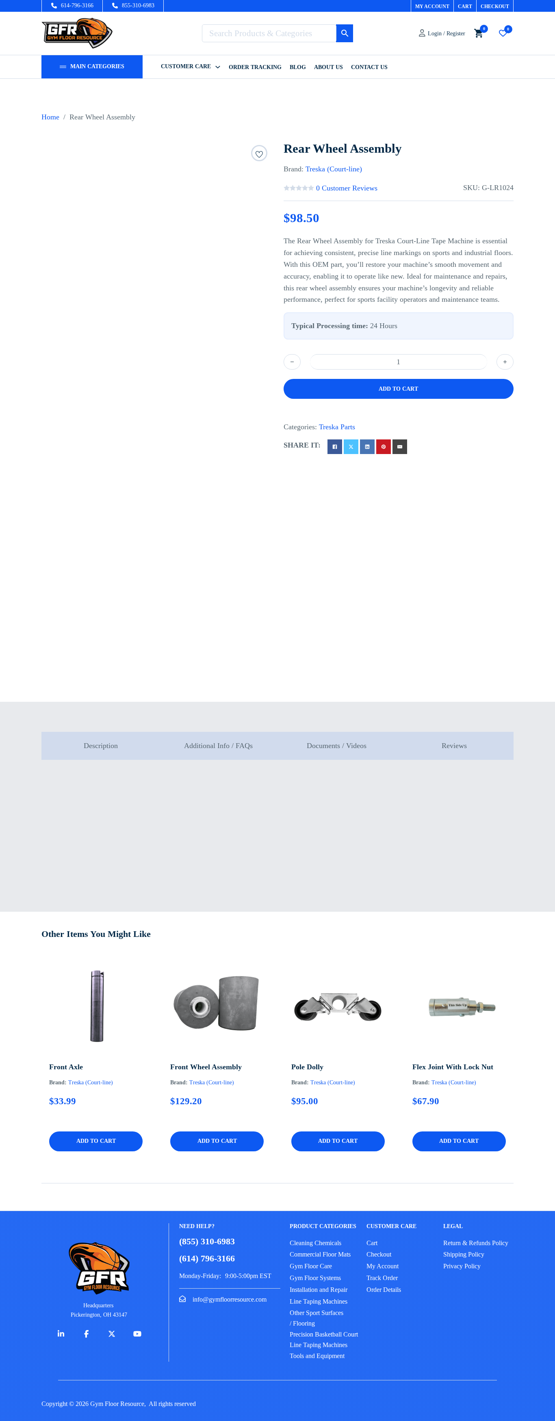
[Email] (399, 446)
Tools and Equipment (317, 1355)
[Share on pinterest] (383, 446)
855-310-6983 (138, 5)
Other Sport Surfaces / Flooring (316, 1318)
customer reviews (346, 188)
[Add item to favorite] (259, 155)
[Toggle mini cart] (478, 33)
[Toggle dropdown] (63, 66)
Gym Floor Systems (315, 1277)
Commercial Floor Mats (320, 1254)
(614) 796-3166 (207, 1258)
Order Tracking (255, 67)
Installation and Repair (318, 1289)
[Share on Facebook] (334, 446)
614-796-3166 (77, 5)
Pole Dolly (307, 1067)
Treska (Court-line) (334, 169)
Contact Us (369, 67)
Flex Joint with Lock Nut (452, 1067)
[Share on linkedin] (367, 446)
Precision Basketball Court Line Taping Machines (324, 1339)
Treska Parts (337, 427)
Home (50, 117)
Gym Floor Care (311, 1266)
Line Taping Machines (318, 1301)
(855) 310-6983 (207, 1241)
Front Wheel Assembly (206, 1067)
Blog (298, 67)
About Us (328, 67)
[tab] (100, 746)
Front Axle (66, 1067)
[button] (96, 1141)
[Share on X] (351, 446)
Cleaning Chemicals (315, 1242)
